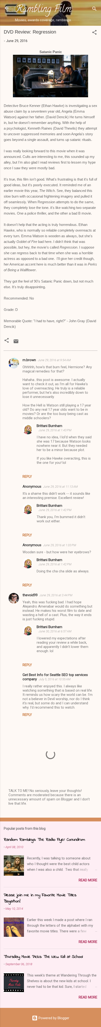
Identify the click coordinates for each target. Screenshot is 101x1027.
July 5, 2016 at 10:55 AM (54, 679)
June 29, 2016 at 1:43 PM (55, 430)
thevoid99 (30, 595)
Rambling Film (43, 9)
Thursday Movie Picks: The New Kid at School (43, 957)
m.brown (29, 360)
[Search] (94, 9)
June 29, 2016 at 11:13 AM (60, 486)
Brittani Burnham (49, 426)
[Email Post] (16, 343)
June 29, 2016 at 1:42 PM (55, 510)
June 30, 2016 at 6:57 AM (55, 631)
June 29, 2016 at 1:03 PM (59, 545)
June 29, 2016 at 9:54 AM (54, 360)
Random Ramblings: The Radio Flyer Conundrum (44, 840)
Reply (27, 476)
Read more (88, 880)
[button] (94, 33)
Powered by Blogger (53, 1018)
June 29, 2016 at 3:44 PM (55, 595)
